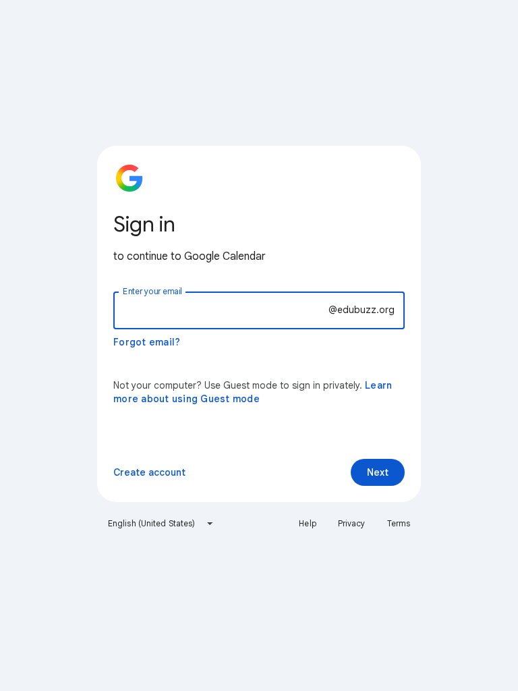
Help (307, 523)
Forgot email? (146, 342)
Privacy (352, 523)
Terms (399, 523)
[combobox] (161, 523)
